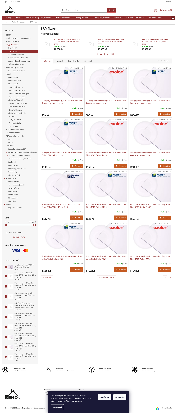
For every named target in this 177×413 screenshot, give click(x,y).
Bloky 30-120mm (15, 120)
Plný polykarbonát (12, 45)
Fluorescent (13, 126)
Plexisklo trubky (14, 181)
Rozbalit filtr (19, 237)
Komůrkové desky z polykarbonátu (18, 38)
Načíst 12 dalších (106, 277)
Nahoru (48, 277)
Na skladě (15, 232)
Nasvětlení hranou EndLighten (19, 94)
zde (79, 401)
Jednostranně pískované (18, 103)
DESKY (8, 35)
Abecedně (88, 61)
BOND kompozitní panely (15, 129)
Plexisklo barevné (14, 80)
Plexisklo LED (13, 84)
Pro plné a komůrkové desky (19, 155)
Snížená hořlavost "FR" (16, 64)
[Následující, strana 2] (165, 277)
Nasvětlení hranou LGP (17, 90)
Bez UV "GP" (12, 48)
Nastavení (57, 407)
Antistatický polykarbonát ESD (19, 61)
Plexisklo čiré (13, 77)
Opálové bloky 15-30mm (18, 97)
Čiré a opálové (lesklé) (16, 185)
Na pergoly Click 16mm (16, 71)
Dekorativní (12, 191)
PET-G (10, 142)
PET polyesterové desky (15, 136)
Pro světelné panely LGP (17, 149)
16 (170, 277)
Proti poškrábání (15, 123)
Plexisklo (9, 74)
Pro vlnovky (12, 172)
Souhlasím (120, 397)
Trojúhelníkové (13, 188)
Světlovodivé (13, 194)
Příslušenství (10, 146)
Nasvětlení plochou (16, 87)
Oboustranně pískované (18, 107)
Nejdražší (59, 61)
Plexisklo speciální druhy (17, 113)
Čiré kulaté (12, 201)
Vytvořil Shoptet (166, 408)
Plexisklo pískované (15, 100)
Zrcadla (11, 116)
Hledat (111, 10)
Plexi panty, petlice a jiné (17, 168)
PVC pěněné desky (13, 133)
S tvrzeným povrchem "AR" (18, 58)
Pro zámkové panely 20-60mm (20, 159)
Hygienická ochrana (15, 208)
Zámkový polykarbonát (14, 67)
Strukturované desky (16, 54)
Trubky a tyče (11, 178)
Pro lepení (12, 162)
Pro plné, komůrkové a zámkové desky (22, 152)
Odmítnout (105, 397)
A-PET (10, 139)
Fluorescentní (13, 198)
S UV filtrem (12, 51)
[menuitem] (8, 18)
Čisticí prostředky (14, 175)
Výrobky (9, 204)
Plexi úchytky (13, 165)
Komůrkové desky (12, 41)
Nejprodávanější (74, 61)
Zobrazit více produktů (105, 54)
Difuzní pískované (15, 110)
